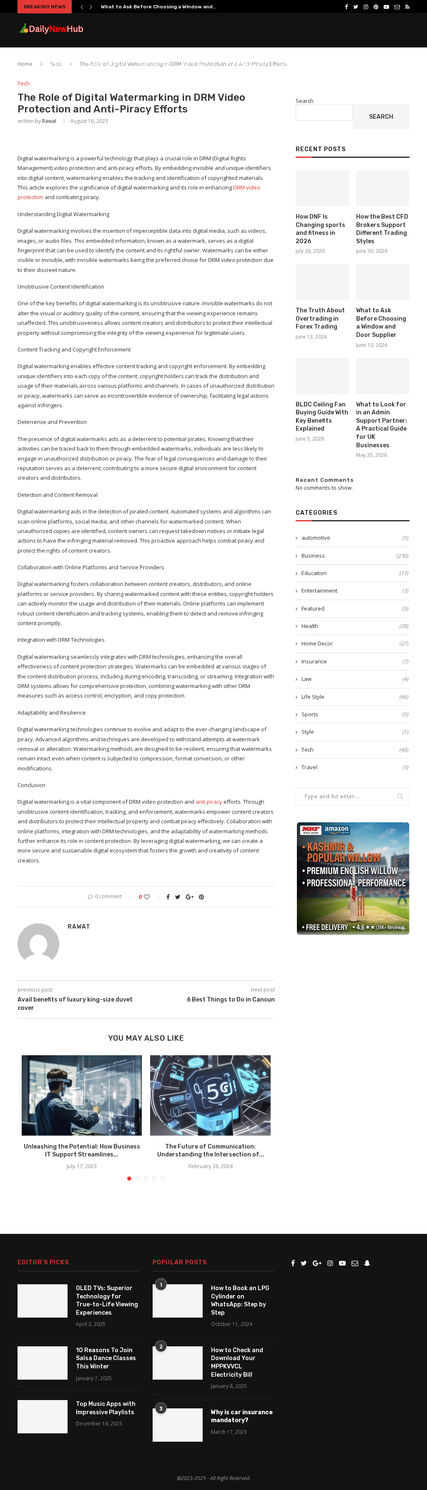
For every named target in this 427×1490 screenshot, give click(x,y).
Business (60, 64)
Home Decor (106, 64)
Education (355, 573)
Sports (355, 714)
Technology (248, 64)
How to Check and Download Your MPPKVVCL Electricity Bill (237, 1362)
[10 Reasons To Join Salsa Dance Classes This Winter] (43, 1363)
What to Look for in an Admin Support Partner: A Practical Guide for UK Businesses (381, 425)
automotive (355, 537)
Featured (355, 608)
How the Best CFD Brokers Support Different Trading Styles (382, 229)
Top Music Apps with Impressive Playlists (106, 1408)
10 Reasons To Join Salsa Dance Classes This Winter (106, 1358)
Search (305, 101)
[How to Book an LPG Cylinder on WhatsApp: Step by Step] (178, 1301)
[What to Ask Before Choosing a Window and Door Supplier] (382, 282)
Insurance (154, 64)
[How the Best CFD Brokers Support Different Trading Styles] (382, 188)
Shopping (296, 64)
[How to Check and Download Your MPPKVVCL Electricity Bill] (178, 1363)
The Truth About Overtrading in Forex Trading (320, 318)
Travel (355, 767)
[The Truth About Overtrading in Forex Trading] (322, 282)
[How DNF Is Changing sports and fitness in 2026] (322, 188)
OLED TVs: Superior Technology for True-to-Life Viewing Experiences (107, 1300)
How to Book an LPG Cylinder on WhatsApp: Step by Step (240, 1300)
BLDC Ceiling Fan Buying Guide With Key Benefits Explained (322, 417)
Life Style (199, 64)
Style (355, 731)
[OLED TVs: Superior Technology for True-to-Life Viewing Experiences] (43, 1301)
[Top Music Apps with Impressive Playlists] (43, 1416)
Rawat (49, 121)
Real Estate (336, 64)
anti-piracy (209, 801)
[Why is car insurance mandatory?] (178, 1425)
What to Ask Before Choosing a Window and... (158, 7)
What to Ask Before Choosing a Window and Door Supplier (381, 323)
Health (355, 626)
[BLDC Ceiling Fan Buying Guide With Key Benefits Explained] (322, 376)
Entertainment (355, 590)
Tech (24, 83)
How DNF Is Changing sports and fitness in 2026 (320, 229)
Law (355, 679)
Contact (376, 64)
